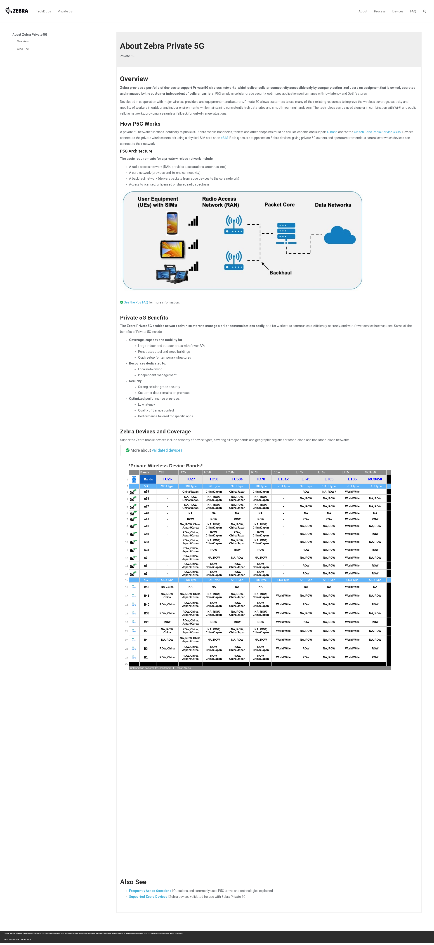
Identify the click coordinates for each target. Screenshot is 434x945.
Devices (397, 11)
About (363, 11)
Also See (23, 49)
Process (380, 11)
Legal (5, 939)
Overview (23, 41)
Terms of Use (14, 939)
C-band (332, 132)
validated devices (167, 450)
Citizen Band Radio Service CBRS (377, 132)
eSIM (224, 138)
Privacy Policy (26, 939)
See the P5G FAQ (136, 302)
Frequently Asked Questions (150, 891)
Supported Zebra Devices (148, 896)
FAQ (413, 11)
